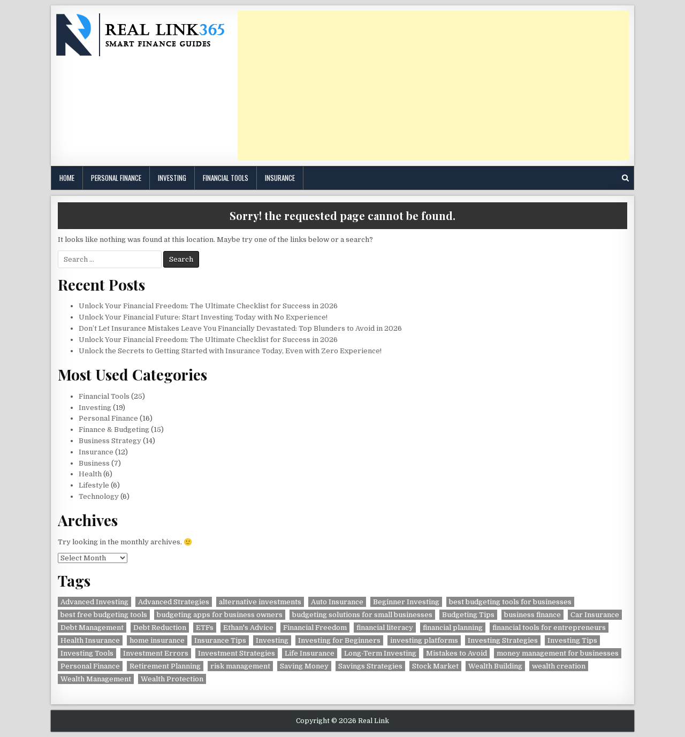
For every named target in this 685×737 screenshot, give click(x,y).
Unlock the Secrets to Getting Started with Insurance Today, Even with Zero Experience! (230, 351)
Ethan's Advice (248, 628)
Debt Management (92, 628)
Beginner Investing (406, 602)
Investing (172, 177)
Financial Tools (225, 177)
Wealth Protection (172, 679)
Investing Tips (572, 640)
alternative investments (260, 602)
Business (94, 463)
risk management (240, 666)
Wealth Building (495, 666)
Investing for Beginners (339, 640)
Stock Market (435, 666)
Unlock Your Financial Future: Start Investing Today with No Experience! (203, 317)
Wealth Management (95, 679)
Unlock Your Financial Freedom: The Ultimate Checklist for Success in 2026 (208, 306)
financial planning (453, 628)
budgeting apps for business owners (220, 615)
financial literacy (384, 628)
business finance (532, 615)
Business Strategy (110, 441)
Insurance (280, 177)
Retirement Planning (165, 666)
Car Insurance (594, 615)
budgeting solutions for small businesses (362, 615)
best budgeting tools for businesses (510, 602)
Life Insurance (309, 653)
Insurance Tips (220, 640)
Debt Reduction (159, 628)
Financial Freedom (315, 628)
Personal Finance (116, 177)
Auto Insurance (337, 602)
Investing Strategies (503, 640)
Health (90, 474)
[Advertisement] (433, 86)
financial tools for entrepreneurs (549, 628)
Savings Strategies (370, 666)
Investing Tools (86, 653)
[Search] (625, 178)
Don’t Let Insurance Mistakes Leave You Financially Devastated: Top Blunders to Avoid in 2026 (240, 328)
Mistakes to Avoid (456, 653)
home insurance (157, 640)
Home (66, 177)
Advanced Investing (94, 602)
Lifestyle (94, 485)
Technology (99, 496)
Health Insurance (90, 640)
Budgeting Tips (468, 615)
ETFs (205, 628)
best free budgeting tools (103, 615)
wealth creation (558, 666)
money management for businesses (558, 653)
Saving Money (304, 666)
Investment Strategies (236, 653)
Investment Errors (155, 653)
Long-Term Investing (380, 653)
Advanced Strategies (173, 602)
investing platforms (424, 640)
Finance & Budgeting (114, 430)
